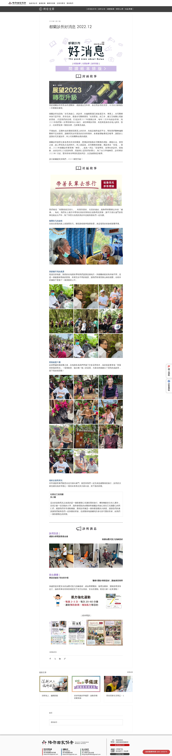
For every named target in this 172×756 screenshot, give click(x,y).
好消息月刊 (91, 9)
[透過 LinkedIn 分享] (60, 659)
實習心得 (119, 9)
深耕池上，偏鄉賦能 (50, 695)
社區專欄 (128, 9)
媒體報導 (110, 9)
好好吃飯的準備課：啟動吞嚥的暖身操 (85, 696)
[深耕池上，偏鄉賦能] (53, 684)
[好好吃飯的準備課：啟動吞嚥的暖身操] (86, 684)
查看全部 (130, 672)
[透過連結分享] (65, 659)
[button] (33, 3)
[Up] (40, 9)
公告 (103, 9)
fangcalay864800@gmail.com (91, 754)
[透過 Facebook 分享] (50, 659)
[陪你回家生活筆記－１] (118, 684)
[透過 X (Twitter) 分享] (55, 659)
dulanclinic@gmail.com (51, 754)
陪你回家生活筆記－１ (115, 695)
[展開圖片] (67, 246)
